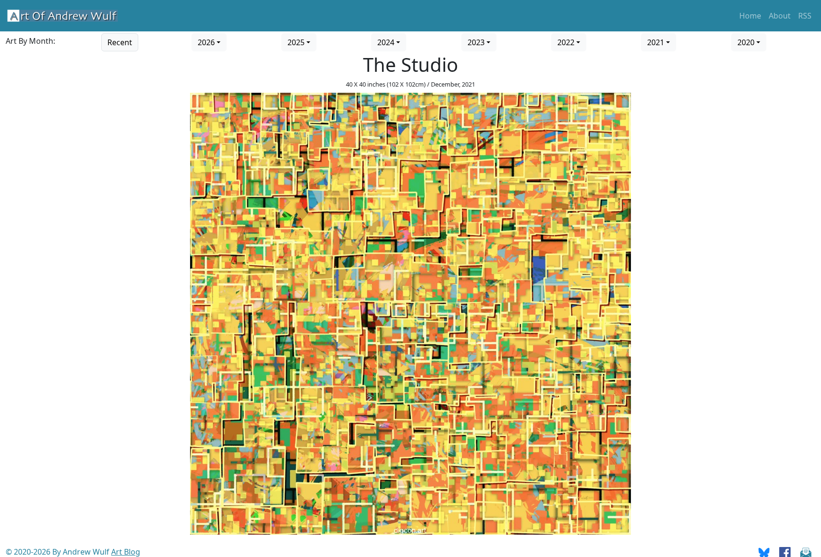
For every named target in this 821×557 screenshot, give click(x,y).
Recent (119, 42)
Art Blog (125, 552)
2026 (206, 42)
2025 (296, 42)
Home (750, 15)
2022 (565, 42)
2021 (655, 42)
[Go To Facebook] (785, 552)
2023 (476, 42)
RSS (804, 15)
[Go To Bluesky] (764, 552)
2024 (385, 42)
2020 (745, 42)
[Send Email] (805, 552)
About (780, 15)
